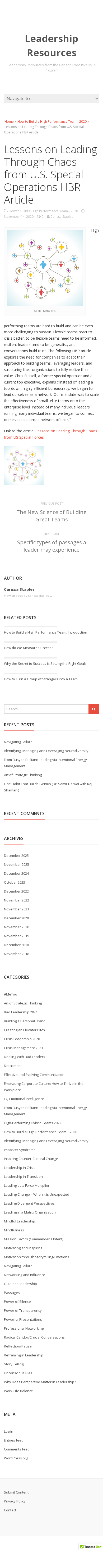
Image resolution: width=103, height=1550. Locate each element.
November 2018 (16, 953)
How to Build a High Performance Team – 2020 (40, 1131)
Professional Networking (24, 1328)
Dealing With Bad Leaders (24, 1056)
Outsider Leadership (20, 1283)
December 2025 (16, 855)
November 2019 (16, 936)
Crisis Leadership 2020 (22, 1038)
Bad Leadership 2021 (21, 1012)
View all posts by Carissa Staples (28, 596)
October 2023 (14, 882)
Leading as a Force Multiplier (26, 1185)
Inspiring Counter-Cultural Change (31, 1158)
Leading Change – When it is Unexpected (36, 1194)
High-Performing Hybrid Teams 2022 (32, 1123)
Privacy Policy (15, 1501)
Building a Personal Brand (24, 1021)
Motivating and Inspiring (23, 1248)
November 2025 (16, 864)
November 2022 (16, 900)
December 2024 (16, 873)
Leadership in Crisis (19, 1167)
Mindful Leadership (19, 1221)
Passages (12, 1292)
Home (9, 121)
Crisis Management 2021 (23, 1047)
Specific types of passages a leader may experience (51, 546)
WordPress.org (16, 1458)
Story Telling (14, 1364)
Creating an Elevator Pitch (24, 1030)
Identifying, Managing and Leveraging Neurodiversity (46, 750)
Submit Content (16, 1492)
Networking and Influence (24, 1274)
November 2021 (16, 909)
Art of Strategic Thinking (23, 775)
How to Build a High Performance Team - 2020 (52, 121)
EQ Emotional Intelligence (24, 1098)
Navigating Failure (18, 741)
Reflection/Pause (18, 1346)
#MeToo (10, 994)
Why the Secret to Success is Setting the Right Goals (45, 663)
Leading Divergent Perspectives (29, 1203)
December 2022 (16, 891)
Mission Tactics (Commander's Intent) (33, 1239)
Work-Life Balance (18, 1390)
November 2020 (16, 927)
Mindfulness (14, 1230)
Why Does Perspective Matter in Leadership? (40, 1382)
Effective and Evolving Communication (34, 1074)
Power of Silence (17, 1301)
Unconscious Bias (18, 1373)
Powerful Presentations (23, 1319)
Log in (8, 1431)
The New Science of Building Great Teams (51, 516)
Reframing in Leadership (23, 1355)
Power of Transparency (23, 1310)
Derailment (13, 1065)
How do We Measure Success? (28, 647)
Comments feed (17, 1449)
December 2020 (16, 918)
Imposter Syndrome (20, 1149)
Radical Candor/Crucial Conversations (34, 1337)
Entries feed (14, 1440)
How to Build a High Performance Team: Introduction (45, 632)
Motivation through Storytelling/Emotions (36, 1256)
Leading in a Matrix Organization (30, 1212)
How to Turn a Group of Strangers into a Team (41, 679)
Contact (10, 1510)
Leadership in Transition (23, 1176)
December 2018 (16, 944)
